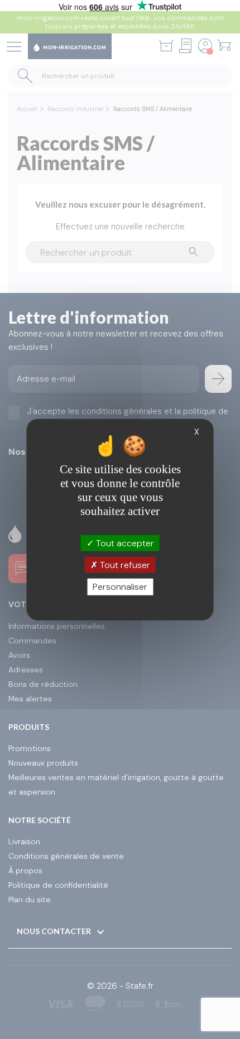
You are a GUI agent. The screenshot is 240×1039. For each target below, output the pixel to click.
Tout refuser (124, 565)
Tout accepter (124, 543)
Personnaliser (120, 587)
